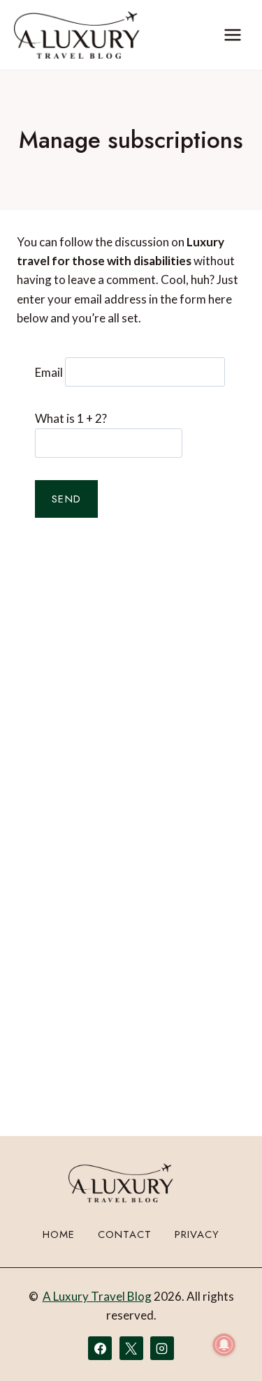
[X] (131, 1348)
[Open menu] (232, 34)
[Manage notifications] (224, 1345)
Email (49, 371)
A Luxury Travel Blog (97, 1296)
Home (59, 1234)
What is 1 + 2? (71, 418)
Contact (125, 1234)
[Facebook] (100, 1348)
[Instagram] (162, 1348)
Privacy (197, 1234)
